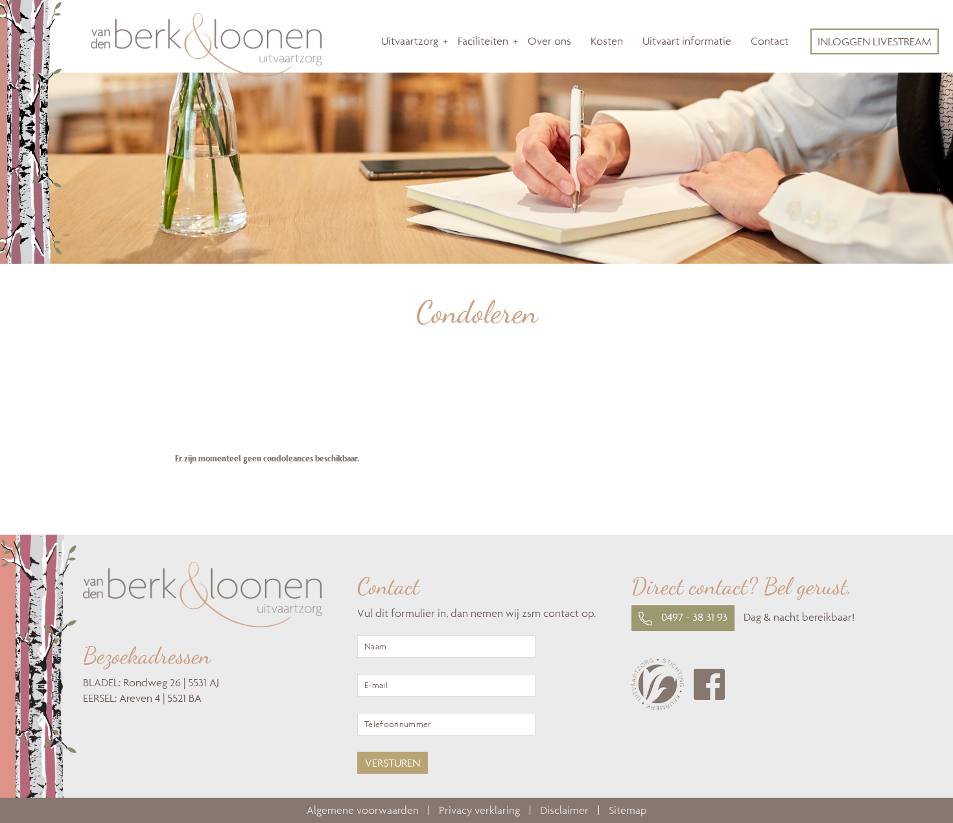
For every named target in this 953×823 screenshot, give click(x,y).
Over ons (549, 40)
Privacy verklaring (479, 810)
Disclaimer (564, 810)
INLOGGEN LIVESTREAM (875, 41)
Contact (769, 40)
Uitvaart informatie (686, 40)
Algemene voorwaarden (363, 810)
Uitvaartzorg (409, 40)
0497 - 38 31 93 (693, 616)
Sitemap (627, 810)
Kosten (607, 40)
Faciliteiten (483, 40)
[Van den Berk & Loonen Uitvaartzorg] (206, 72)
